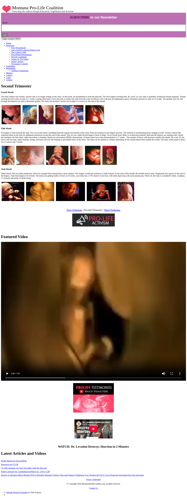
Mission (9, 73)
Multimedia (10, 68)
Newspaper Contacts (19, 64)
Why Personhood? (18, 48)
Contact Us (93, 488)
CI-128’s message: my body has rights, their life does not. (24, 468)
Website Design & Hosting (17, 492)
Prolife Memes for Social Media (14, 461)
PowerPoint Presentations (21, 55)
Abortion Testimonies (19, 71)
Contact (9, 75)
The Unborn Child (18, 52)
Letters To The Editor (19, 59)
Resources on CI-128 (9, 464)
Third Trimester (112, 210)
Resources (10, 45)
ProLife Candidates (19, 57)
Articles (9, 80)
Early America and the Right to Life (25, 50)
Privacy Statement (93, 479)
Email (5, 22)
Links (8, 77)
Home (8, 43)
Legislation (10, 66)
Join (5, 35)
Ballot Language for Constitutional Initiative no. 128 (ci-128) (25, 472)
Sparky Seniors (17, 61)
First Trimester (74, 210)
